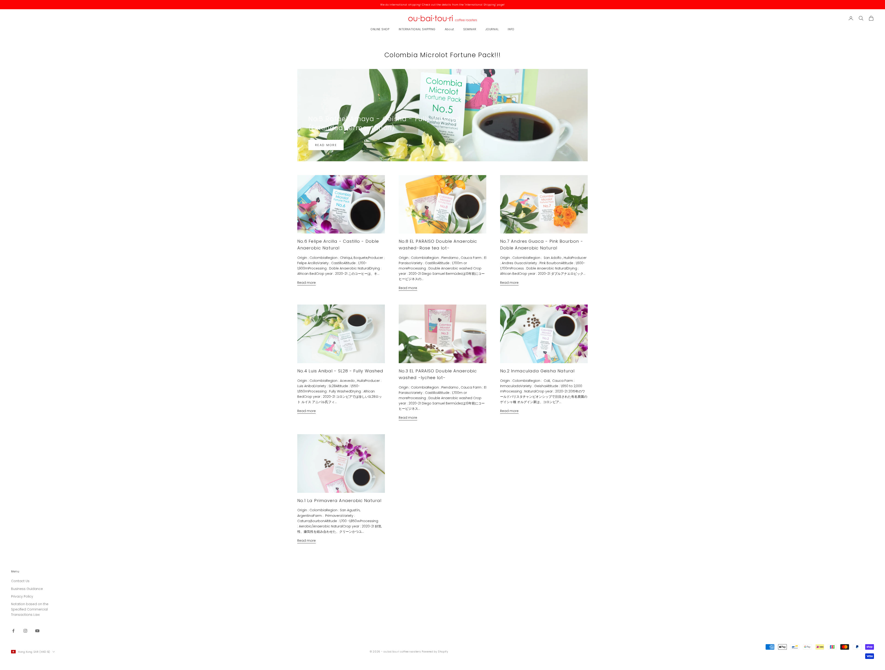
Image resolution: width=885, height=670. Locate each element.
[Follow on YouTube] (37, 630)
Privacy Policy (22, 596)
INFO (511, 29)
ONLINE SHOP (380, 29)
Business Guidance (27, 588)
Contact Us (20, 581)
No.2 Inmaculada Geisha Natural (537, 371)
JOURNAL (492, 29)
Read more (326, 145)
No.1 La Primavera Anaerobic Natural (339, 500)
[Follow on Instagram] (25, 630)
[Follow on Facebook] (13, 630)
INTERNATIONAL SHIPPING (417, 29)
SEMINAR (469, 29)
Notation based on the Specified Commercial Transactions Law (29, 609)
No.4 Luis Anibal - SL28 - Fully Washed (340, 371)
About (449, 29)
